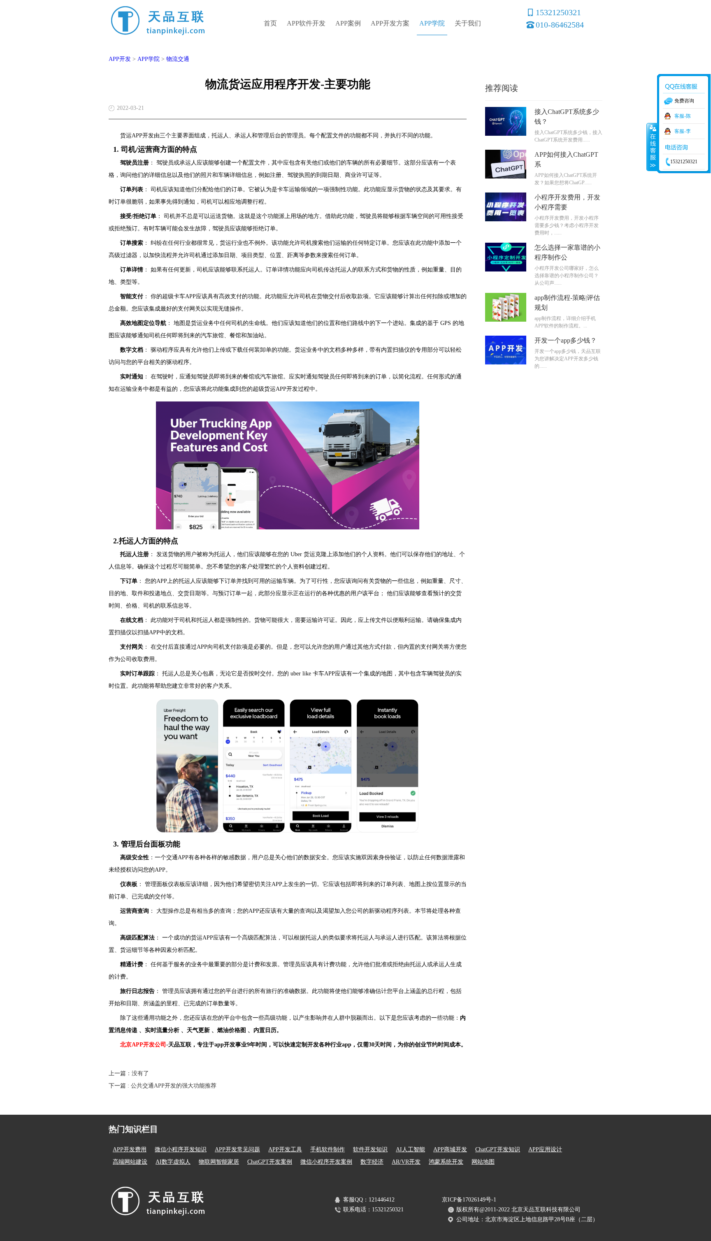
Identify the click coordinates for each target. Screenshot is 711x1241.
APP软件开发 (306, 23)
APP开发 (120, 59)
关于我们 (468, 23)
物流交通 (177, 59)
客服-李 (682, 131)
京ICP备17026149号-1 (469, 1200)
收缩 (652, 147)
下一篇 (162, 1086)
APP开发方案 (390, 23)
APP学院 (432, 23)
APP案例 (348, 23)
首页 (270, 23)
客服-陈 (682, 116)
